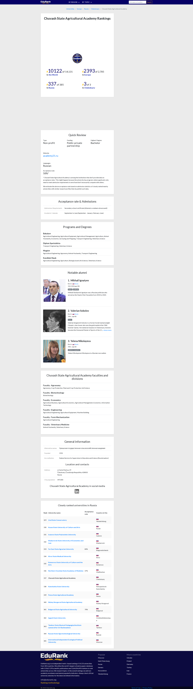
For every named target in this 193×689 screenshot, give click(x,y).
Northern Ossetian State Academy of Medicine (65, 571)
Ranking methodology (50, 683)
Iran (128, 671)
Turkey (129, 667)
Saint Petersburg (104, 661)
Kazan (100, 664)
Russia (86, 9)
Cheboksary (95, 9)
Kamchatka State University (58, 586)
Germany (130, 664)
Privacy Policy (147, 688)
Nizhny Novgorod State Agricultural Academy (65, 602)
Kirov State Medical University (59, 556)
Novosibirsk (102, 671)
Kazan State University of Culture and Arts (64, 527)
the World (53, 75)
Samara (100, 667)
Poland (129, 661)
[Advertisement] (58, 37)
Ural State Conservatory (57, 520)
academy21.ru (50, 155)
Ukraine (129, 658)
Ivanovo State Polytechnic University (62, 534)
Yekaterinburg (103, 674)
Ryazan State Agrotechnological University (64, 634)
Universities (70, 9)
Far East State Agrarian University (61, 549)
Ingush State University (57, 618)
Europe (79, 9)
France (129, 674)
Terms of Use (136, 688)
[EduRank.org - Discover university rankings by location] (46, 2)
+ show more (106, 330)
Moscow (101, 658)
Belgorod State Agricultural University (62, 609)
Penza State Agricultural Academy (61, 595)
